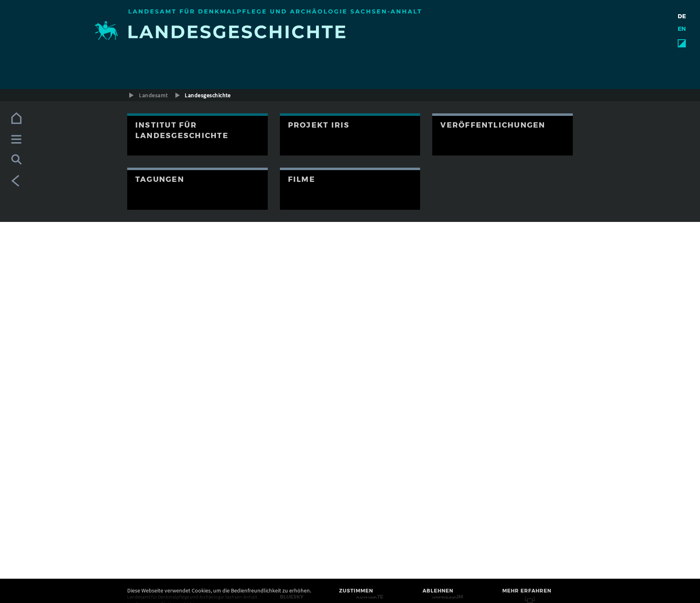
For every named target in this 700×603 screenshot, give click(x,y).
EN (682, 28)
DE (682, 16)
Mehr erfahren (526, 591)
